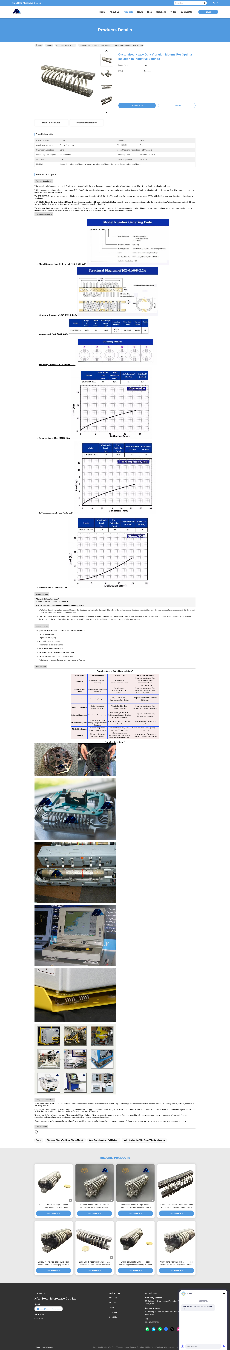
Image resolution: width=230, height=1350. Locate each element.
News (111, 1307)
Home (102, 12)
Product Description (86, 123)
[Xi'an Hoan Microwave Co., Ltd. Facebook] (166, 1329)
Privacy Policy (39, 1347)
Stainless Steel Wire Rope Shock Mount (65, 1140)
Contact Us (113, 1317)
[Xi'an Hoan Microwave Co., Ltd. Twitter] (172, 1329)
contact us (186, 12)
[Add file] (182, 1346)
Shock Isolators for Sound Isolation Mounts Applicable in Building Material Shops (135, 1263)
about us (114, 12)
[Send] (224, 1346)
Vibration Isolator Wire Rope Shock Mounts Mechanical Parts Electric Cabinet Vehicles (94, 1206)
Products (49, 45)
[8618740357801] (147, 1329)
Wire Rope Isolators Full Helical (103, 1140)
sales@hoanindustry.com (50, 1309)
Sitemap (49, 1347)
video (173, 12)
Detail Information (51, 123)
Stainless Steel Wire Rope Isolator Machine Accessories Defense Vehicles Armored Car (135, 1206)
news (140, 12)
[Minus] (224, 1293)
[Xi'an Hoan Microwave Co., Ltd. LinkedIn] (178, 1329)
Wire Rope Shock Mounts (65, 45)
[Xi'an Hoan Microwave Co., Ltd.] (25, 12)
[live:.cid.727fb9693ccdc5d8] (153, 1329)
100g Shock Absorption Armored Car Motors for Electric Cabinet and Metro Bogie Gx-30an (94, 1263)
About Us (113, 1298)
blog (149, 12)
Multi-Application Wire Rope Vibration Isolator (144, 1140)
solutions (161, 12)
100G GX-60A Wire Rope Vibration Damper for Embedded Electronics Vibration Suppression (53, 1206)
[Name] (203, 3)
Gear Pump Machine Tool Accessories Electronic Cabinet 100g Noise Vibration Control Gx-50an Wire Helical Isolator (176, 1263)
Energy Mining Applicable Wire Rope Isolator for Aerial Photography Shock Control (53, 1263)
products (128, 12)
